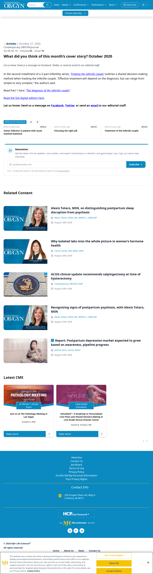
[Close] (148, 562)
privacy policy (63, 171)
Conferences (80, 4)
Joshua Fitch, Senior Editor (67, 350)
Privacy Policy (76, 472)
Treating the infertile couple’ (87, 74)
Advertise (76, 457)
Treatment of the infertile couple (121, 130)
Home (56, 550)
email (95, 105)
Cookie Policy (33, 571)
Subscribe (134, 164)
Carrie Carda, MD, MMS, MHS (69, 250)
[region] (76, 563)
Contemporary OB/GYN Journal (21, 47)
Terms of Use (76, 468)
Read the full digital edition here (24, 98)
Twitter (69, 105)
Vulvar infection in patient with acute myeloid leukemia (23, 132)
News (56, 4)
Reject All (114, 563)
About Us (69, 550)
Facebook (57, 105)
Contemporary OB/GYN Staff (68, 283)
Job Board (76, 464)
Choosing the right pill (65, 130)
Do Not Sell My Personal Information (76, 475)
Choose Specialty (73, 13)
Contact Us (76, 461)
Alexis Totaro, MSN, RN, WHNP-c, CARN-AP (75, 217)
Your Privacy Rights (76, 479)
